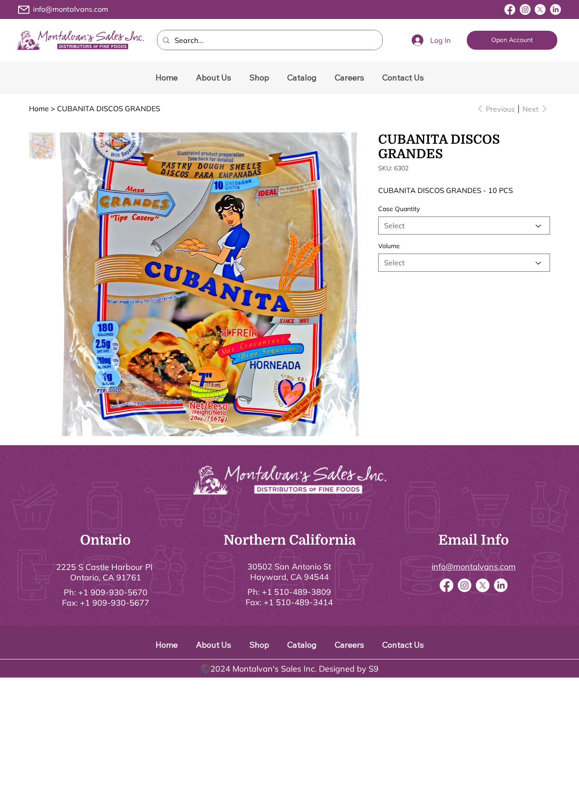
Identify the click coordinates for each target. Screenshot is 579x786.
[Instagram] (525, 9)
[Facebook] (509, 9)
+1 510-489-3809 (296, 592)
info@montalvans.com (70, 9)
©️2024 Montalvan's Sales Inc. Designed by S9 (289, 669)
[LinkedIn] (555, 9)
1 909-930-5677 (117, 603)
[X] (540, 9)
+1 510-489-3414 (298, 602)
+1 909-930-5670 (112, 592)
